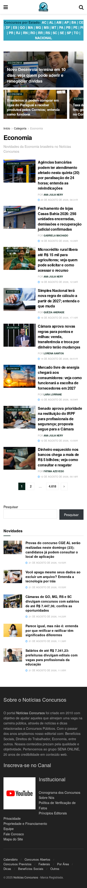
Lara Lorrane (53, 394)
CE (81, 22)
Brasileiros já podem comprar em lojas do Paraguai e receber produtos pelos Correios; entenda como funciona (33, 107)
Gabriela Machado (56, 235)
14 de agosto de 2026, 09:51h (59, 358)
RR (40, 32)
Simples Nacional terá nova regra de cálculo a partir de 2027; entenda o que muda (59, 298)
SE (62, 32)
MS (46, 27)
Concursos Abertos (37, 859)
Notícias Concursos (30, 712)
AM (58, 22)
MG (38, 27)
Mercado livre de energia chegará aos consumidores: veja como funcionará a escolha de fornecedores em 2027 (60, 378)
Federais (44, 864)
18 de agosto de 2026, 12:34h (59, 282)
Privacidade (12, 818)
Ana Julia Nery (53, 194)
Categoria (20, 128)
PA (61, 27)
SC (55, 32)
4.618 (52, 486)
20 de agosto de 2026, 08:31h (59, 199)
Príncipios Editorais (53, 813)
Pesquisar (10, 506)
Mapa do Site (13, 839)
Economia (15, 62)
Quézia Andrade (54, 312)
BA (73, 22)
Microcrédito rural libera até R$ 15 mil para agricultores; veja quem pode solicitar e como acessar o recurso (58, 260)
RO (32, 32)
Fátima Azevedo (54, 471)
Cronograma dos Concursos (59, 792)
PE (75, 27)
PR (11, 32)
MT (54, 27)
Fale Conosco (13, 834)
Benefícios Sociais (30, 868)
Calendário (10, 859)
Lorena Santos (54, 353)
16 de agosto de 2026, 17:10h (59, 317)
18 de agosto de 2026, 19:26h (59, 240)
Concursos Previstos (17, 864)
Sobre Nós (46, 797)
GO (22, 27)
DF (8, 27)
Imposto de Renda (18, 409)
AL (51, 22)
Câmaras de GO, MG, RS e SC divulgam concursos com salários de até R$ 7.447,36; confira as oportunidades (52, 603)
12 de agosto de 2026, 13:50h (59, 440)
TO (76, 32)
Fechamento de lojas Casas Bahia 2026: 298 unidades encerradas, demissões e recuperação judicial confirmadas (60, 219)
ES (15, 27)
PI (81, 27)
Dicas (7, 868)
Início (6, 128)
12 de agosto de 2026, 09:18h (59, 476)
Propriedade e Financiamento (25, 823)
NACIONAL (43, 38)
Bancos (11, 450)
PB (68, 27)
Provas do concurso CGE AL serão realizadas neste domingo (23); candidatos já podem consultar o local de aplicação (53, 549)
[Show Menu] (5, 7)
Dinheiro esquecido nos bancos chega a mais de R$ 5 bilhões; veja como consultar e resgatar (58, 457)
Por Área (63, 864)
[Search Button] (81, 7)
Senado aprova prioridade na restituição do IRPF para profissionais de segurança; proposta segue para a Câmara (60, 419)
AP (66, 22)
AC (44, 22)
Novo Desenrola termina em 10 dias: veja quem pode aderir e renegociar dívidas (36, 75)
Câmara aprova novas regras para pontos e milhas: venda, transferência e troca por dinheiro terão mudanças (59, 336)
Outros (54, 868)
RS (47, 32)
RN (25, 32)
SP (69, 32)
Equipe (8, 829)
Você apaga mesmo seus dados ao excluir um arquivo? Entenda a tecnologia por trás (53, 576)
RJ (18, 32)
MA (30, 27)
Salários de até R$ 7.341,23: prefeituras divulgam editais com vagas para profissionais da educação (51, 657)
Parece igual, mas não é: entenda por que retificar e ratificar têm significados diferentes (52, 630)
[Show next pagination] (64, 486)
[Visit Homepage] (43, 7)
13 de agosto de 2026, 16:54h (59, 399)
